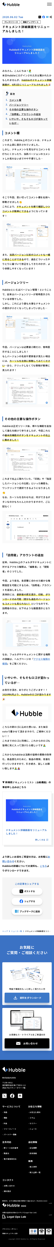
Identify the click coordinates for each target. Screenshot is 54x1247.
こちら (43, 866)
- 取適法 (5, 1153)
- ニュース (32, 1129)
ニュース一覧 (16, 931)
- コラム (31, 1117)
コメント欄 (15, 100)
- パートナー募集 (9, 1134)
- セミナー (32, 1123)
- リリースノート (9, 1129)
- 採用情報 (32, 1153)
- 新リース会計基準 (10, 1148)
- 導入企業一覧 (34, 1172)
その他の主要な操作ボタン (23, 109)
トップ (5, 931)
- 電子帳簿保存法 (9, 1159)
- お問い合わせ (8, 1185)
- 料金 (4, 1123)
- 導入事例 (32, 1166)
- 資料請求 (6, 1191)
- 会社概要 (32, 1148)
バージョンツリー (19, 104)
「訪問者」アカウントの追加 (25, 114)
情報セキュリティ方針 (10, 1233)
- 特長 (4, 1112)
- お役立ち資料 (34, 1112)
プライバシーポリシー (10, 1229)
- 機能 (4, 1117)
